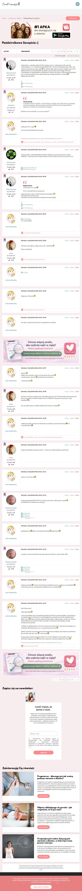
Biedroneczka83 (11, 508)
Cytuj (66, 60)
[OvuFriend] (11, 5)
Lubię (71, 60)
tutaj (29, 747)
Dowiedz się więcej (45, 882)
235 (59, 51)
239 (71, 51)
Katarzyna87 (11, 162)
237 (65, 51)
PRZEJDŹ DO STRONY (41, 887)
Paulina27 (11, 105)
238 (68, 51)
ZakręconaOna (11, 73)
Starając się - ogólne (14, 18)
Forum (4, 18)
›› (77, 51)
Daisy (11, 253)
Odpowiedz (72, 18)
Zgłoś (77, 60)
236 (62, 51)
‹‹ (52, 51)
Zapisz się (43, 753)
